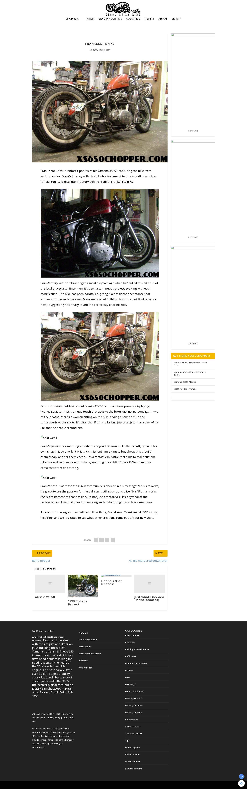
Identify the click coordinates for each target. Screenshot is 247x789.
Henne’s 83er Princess (111, 582)
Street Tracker (132, 726)
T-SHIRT (149, 19)
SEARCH (177, 19)
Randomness (131, 719)
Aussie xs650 (45, 597)
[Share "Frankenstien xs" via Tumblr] (101, 540)
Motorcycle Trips (133, 712)
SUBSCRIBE (133, 19)
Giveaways (130, 684)
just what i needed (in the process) (149, 598)
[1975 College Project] (83, 586)
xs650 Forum (85, 646)
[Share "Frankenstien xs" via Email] (113, 540)
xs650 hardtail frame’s (185, 389)
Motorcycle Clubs (133, 705)
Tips (127, 740)
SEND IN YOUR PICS (110, 19)
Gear (127, 677)
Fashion (129, 670)
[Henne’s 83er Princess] (116, 576)
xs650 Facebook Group (90, 653)
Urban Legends (132, 747)
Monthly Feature (133, 698)
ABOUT (163, 19)
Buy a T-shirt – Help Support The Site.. (190, 364)
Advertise (83, 660)
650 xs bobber (132, 635)
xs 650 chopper (100, 50)
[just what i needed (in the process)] (149, 584)
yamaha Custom (133, 768)
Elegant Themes (51, 785)
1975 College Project (77, 603)
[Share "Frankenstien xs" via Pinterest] (107, 540)
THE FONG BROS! (133, 733)
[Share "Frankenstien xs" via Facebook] (96, 540)
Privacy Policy (53, 717)
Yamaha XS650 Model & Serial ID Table (190, 373)
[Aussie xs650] (50, 584)
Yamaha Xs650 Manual (185, 382)
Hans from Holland (134, 691)
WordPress (78, 785)
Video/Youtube (132, 754)
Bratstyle (130, 642)
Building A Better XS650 (137, 649)
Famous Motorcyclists (136, 663)
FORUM (90, 19)
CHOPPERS (72, 19)
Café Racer (130, 656)
